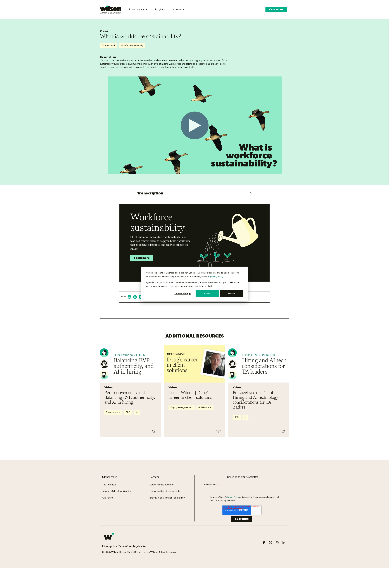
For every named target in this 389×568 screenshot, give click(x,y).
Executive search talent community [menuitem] (167, 498)
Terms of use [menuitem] (125, 546)
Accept (207, 293)
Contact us (276, 9)
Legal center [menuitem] (139, 546)
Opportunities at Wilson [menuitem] (162, 484)
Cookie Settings (183, 293)
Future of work (108, 45)
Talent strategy (113, 412)
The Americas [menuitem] (109, 484)
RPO (128, 412)
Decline (231, 293)
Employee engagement (181, 407)
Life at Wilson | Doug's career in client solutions (190, 395)
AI (137, 412)
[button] (264, 543)
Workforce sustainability (132, 45)
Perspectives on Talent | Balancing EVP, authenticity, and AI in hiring (129, 397)
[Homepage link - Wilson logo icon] (109, 541)
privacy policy (216, 276)
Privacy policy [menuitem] (109, 546)
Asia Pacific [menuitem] (107, 498)
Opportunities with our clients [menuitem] (165, 491)
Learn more (142, 258)
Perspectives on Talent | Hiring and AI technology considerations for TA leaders (255, 400)
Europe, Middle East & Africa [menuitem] (116, 491)
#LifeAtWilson (205, 407)
